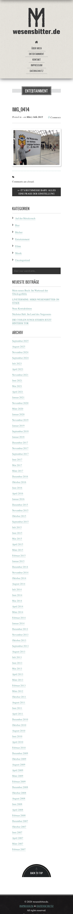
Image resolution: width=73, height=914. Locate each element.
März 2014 (17, 612)
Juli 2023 (17, 363)
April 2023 (17, 369)
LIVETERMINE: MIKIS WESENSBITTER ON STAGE (35, 301)
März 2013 (17, 679)
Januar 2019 (18, 425)
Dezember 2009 (20, 753)
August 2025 (18, 346)
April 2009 (17, 770)
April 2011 (17, 713)
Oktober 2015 (19, 516)
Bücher (18, 232)
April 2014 (17, 606)
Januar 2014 (18, 623)
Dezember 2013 (20, 629)
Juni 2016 (17, 487)
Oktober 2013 (19, 640)
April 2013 (17, 674)
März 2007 (17, 843)
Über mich (36, 48)
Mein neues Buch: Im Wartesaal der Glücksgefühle (30, 292)
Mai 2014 (17, 600)
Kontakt (36, 59)
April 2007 (17, 838)
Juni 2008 (17, 804)
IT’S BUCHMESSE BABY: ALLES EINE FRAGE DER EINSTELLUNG (37, 191)
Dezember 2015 (20, 504)
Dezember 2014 (20, 566)
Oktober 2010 (19, 725)
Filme (18, 246)
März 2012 (17, 691)
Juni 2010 (17, 736)
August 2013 (18, 651)
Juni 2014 (17, 595)
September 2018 (20, 431)
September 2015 (20, 521)
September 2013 (20, 646)
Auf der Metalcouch (25, 218)
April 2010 (17, 742)
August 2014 (18, 583)
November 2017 (20, 448)
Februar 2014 (19, 617)
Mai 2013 (17, 668)
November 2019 (20, 420)
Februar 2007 (19, 849)
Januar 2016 (18, 499)
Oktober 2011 (19, 696)
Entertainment (36, 54)
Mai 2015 (17, 538)
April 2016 (17, 493)
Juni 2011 (17, 708)
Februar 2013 (19, 685)
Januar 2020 (18, 414)
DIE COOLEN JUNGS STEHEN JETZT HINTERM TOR (31, 321)
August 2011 (18, 702)
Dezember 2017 (20, 442)
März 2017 (17, 470)
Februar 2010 (19, 747)
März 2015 (17, 550)
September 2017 (20, 453)
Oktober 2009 (19, 759)
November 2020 (20, 403)
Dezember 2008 (20, 787)
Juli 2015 (17, 527)
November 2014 (20, 572)
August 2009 (18, 764)
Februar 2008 (19, 815)
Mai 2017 (17, 465)
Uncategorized (22, 260)
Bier (17, 225)
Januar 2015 (18, 561)
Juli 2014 (17, 589)
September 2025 (20, 341)
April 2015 (17, 544)
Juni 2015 (17, 533)
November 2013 (20, 634)
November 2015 (20, 510)
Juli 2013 (17, 657)
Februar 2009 (19, 781)
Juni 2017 (17, 459)
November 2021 (20, 374)
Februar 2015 (19, 555)
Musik (18, 253)
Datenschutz (36, 71)
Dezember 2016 (20, 476)
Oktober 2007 (19, 826)
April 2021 (17, 391)
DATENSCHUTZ (45, 906)
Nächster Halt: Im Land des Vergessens (31, 314)
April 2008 (17, 809)
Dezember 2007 (20, 821)
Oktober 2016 (19, 482)
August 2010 (18, 730)
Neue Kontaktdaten (22, 308)
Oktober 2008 (19, 792)
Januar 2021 (18, 397)
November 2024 (20, 352)
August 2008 (18, 798)
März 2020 (17, 408)
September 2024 (20, 357)
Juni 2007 (17, 832)
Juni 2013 (17, 663)
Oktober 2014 (19, 578)
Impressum (36, 65)
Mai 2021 (17, 386)
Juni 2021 (17, 380)
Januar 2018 (18, 437)
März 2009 (17, 775)
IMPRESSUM (26, 906)
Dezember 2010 (20, 719)
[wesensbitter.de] (36, 22)
